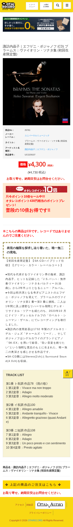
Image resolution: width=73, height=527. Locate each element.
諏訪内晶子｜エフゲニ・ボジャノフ (41, 149)
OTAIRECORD (35, 520)
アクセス (19, 505)
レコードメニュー (32, 5)
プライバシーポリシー (40, 513)
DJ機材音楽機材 (46, 5)
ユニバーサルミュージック (37, 135)
